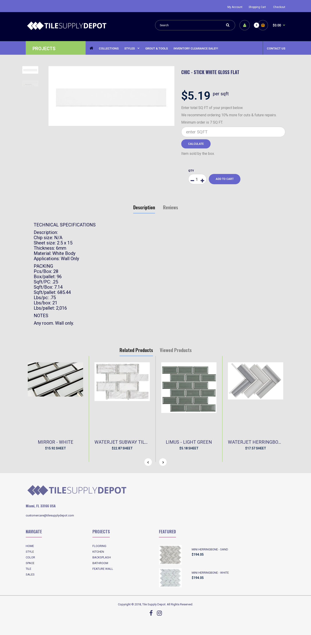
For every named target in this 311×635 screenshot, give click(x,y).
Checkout (279, 7)
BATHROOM (100, 563)
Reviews (170, 207)
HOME (30, 546)
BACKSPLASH (101, 557)
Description (144, 207)
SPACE (30, 563)
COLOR (30, 557)
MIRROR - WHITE (55, 442)
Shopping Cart (257, 7)
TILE (28, 568)
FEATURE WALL (102, 568)
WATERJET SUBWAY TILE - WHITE (130, 442)
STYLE (30, 551)
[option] (111, 96)
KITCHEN (98, 551)
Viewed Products (176, 350)
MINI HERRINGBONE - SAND (210, 549)
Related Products (136, 350)
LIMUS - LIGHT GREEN (189, 442)
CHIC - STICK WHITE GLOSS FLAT (210, 72)
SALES (30, 574)
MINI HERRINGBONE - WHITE (210, 572)
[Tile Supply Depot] (67, 29)
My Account (234, 7)
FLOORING (99, 546)
